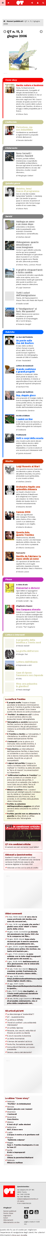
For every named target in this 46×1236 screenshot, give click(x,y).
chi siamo (20, 1201)
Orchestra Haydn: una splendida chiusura (28, 488)
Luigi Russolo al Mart (28, 466)
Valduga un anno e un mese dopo (25, 222)
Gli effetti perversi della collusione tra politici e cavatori (23, 807)
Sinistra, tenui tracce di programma (27, 189)
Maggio (23, 1144)
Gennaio (19, 1108)
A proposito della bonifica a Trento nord (28, 641)
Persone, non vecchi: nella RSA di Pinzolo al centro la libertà (21, 1031)
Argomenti (7, 1215)
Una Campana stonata (28, 609)
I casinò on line (24, 419)
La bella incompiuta (15, 1038)
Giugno (16, 1138)
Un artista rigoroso (15, 1028)
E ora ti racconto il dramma (19, 1036)
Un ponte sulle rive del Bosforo (25, 341)
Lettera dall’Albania (27, 661)
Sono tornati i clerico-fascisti (24, 154)
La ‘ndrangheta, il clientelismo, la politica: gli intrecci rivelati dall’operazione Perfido (24, 736)
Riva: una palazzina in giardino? (26, 685)
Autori (5, 1218)
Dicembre (12, 1113)
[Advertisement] (23, 891)
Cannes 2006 (23, 512)
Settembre (15, 1128)
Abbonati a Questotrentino (18, 854)
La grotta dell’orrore (27, 651)
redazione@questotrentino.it (27, 1199)
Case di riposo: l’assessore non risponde (29, 674)
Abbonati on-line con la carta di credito (22, 868)
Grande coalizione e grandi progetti (26, 370)
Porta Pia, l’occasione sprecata (20, 1044)
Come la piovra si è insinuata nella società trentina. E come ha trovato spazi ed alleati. (21, 743)
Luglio (23, 1133)
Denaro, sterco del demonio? (19, 1052)
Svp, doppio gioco (26, 395)
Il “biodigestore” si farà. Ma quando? (26, 310)
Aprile (16, 1151)
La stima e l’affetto (15, 1020)
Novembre (12, 1118)
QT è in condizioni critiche (18, 844)
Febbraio (19, 1102)
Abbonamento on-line (11, 1222)
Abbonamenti (8, 1220)
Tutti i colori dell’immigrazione (26, 294)
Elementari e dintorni (28, 588)
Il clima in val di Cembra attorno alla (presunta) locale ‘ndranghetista (23, 716)
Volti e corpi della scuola (29, 438)
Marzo (20, 1156)
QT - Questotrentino (15, 1017)
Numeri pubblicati (15, 21)
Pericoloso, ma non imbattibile (24, 128)
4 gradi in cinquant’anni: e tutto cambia (29, 271)
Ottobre (19, 1123)
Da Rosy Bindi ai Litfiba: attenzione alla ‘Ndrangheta (23, 816)
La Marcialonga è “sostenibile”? (20, 1014)
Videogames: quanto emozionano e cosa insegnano (27, 245)
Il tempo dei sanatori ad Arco (19, 1041)
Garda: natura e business (29, 85)
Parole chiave (8, 1213)
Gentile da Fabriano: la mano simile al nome (28, 557)
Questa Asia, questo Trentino (25, 533)
